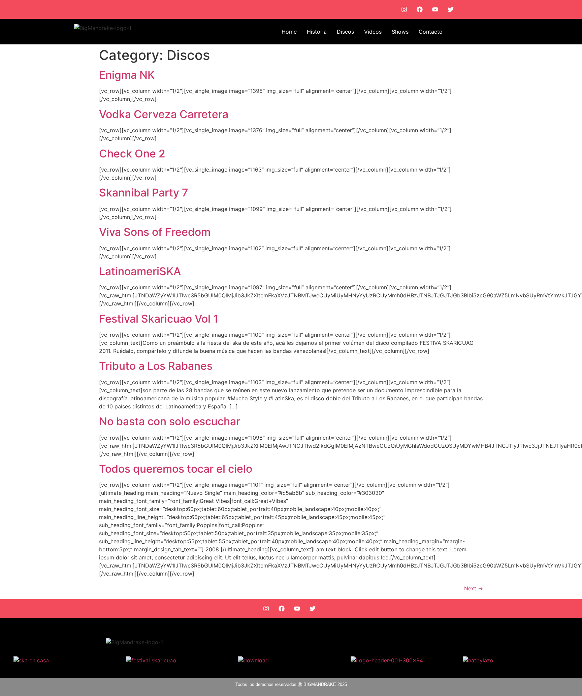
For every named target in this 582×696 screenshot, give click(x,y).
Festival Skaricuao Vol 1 (158, 318)
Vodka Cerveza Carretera (163, 114)
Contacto (431, 31)
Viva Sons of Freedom (155, 232)
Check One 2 (132, 153)
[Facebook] (420, 9)
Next (473, 588)
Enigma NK (127, 74)
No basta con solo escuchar (169, 421)
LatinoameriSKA (140, 271)
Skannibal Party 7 (143, 192)
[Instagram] (404, 9)
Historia (317, 31)
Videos (373, 31)
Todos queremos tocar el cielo (175, 468)
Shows (400, 31)
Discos (345, 31)
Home (289, 31)
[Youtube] (435, 9)
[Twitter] (451, 9)
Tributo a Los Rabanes (156, 365)
